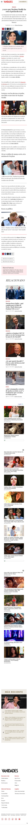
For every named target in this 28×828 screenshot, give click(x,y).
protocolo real (7, 261)
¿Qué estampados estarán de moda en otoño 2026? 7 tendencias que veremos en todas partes (15, 391)
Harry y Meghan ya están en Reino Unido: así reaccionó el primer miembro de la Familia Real (15, 739)
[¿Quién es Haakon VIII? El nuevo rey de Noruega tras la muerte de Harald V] (15, 322)
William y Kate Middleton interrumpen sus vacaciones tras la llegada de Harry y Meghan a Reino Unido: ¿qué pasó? (15, 719)
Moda (7, 386)
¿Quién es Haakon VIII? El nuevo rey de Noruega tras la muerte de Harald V (15, 335)
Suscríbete (22, 1)
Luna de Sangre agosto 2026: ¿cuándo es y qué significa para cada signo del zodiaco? (14, 732)
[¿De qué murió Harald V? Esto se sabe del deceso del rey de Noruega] (15, 350)
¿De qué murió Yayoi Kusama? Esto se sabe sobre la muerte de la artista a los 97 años (14, 725)
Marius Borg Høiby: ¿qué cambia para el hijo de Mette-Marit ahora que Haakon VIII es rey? (14, 306)
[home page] (8, 2)
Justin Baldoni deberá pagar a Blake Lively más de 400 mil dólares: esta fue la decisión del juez (15, 712)
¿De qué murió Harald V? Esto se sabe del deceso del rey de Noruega (15, 363)
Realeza (14, 7)
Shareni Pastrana (18, 25)
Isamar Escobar (18, 311)
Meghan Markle (7, 258)
